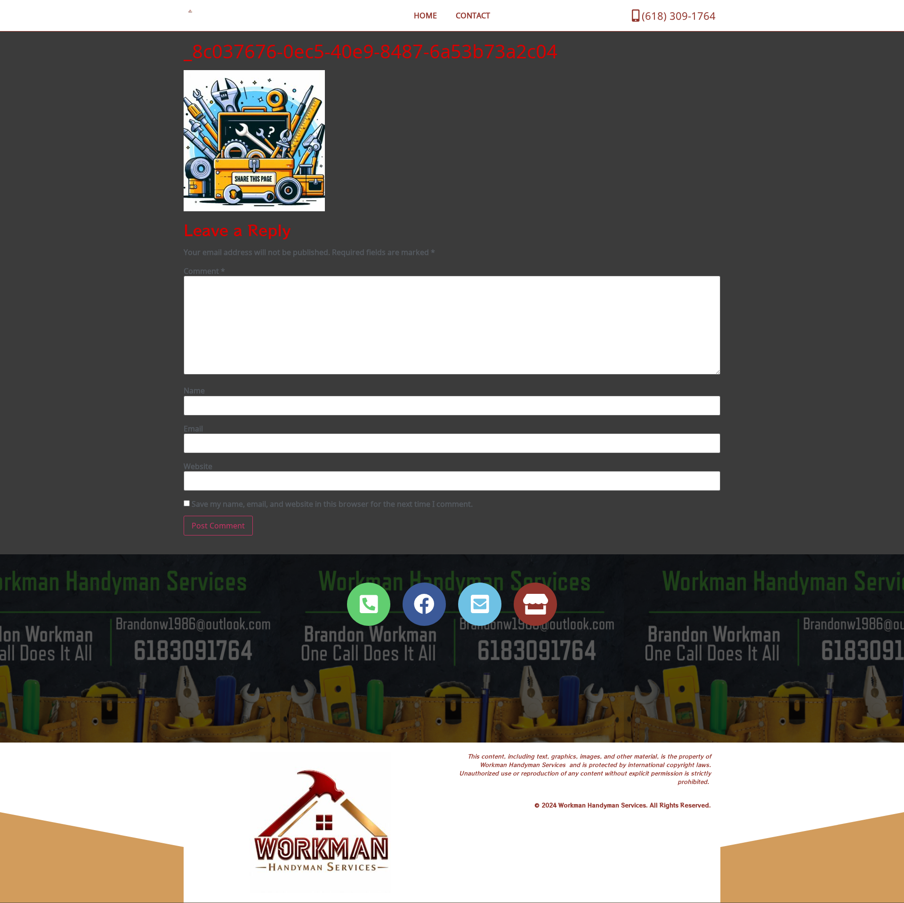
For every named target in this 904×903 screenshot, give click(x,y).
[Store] (535, 604)
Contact (473, 15)
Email (193, 428)
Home (425, 15)
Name (194, 390)
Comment (204, 271)
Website (198, 466)
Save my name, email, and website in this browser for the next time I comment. (332, 504)
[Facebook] (424, 604)
